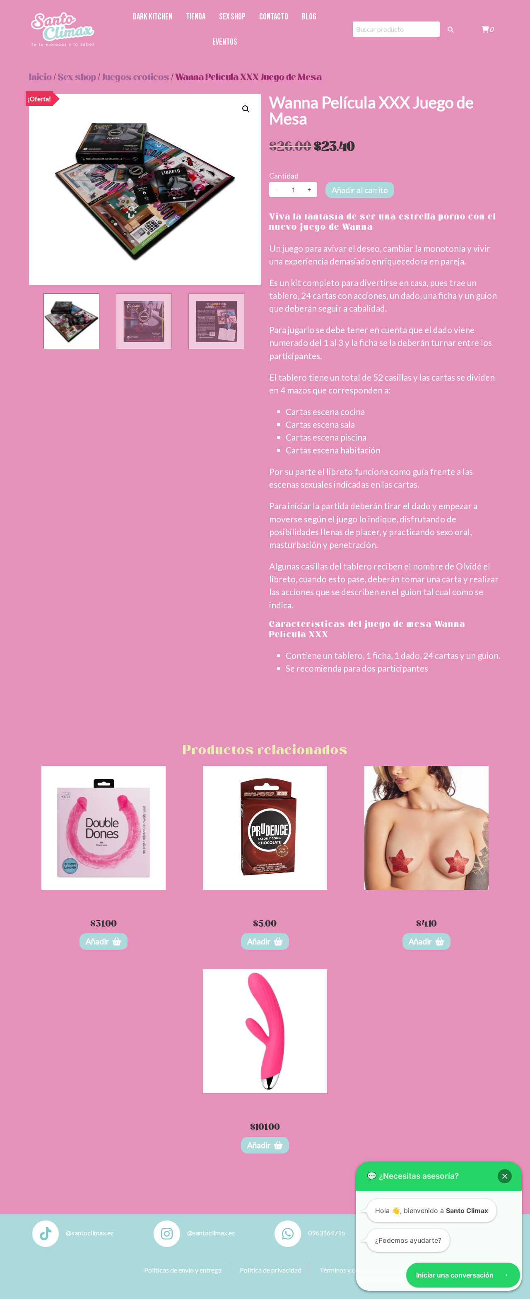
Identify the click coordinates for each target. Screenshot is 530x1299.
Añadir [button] (97, 941)
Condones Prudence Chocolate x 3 (265, 898)
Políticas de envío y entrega (183, 1270)
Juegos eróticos (135, 77)
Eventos (224, 42)
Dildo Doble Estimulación (103, 898)
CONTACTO (273, 17)
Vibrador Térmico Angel (264, 1101)
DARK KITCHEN (152, 17)
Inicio (40, 77)
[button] (245, 109)
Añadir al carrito (360, 190)
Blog (309, 17)
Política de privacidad (270, 1270)
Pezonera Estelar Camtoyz (426, 898)
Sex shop (232, 17)
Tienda (195, 17)
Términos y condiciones (353, 1270)
